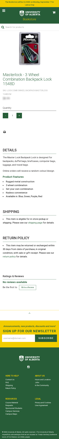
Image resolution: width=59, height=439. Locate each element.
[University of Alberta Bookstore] (30, 13)
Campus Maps (11, 414)
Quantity (7, 107)
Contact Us (9, 380)
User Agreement (41, 405)
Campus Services (12, 411)
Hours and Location (43, 380)
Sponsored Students (13, 408)
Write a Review (27, 287)
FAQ (7, 382)
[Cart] (54, 13)
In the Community (42, 385)
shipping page (35, 222)
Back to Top (29, 316)
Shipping (9, 385)
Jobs (37, 382)
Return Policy (10, 388)
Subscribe (46, 338)
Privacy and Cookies (43, 403)
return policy (9, 256)
